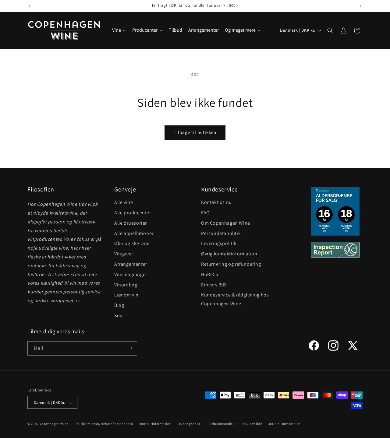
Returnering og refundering (231, 264)
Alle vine (123, 202)
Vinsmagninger (130, 274)
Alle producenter (132, 212)
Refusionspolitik (222, 424)
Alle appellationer (134, 233)
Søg (118, 315)
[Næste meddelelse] (360, 6)
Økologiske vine (132, 243)
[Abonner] (130, 348)
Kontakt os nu (216, 202)
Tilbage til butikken (195, 132)
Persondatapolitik (221, 233)
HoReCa (209, 274)
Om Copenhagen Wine (225, 223)
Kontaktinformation (155, 424)
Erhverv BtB (213, 285)
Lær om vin (126, 295)
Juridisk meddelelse (284, 424)
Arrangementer (130, 264)
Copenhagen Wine (54, 424)
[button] (330, 30)
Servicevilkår (252, 424)
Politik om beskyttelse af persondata (103, 424)
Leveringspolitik (219, 243)
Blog (119, 305)
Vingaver (123, 254)
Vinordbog (125, 285)
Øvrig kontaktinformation (229, 254)
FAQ (205, 212)
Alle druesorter (130, 223)
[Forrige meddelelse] (29, 6)
